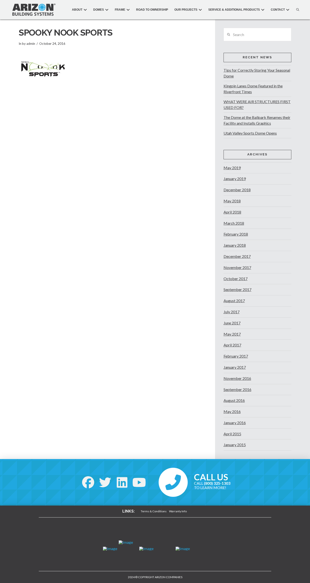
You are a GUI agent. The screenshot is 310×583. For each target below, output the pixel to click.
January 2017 (235, 367)
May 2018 (232, 201)
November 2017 (237, 267)
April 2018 (232, 212)
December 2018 (237, 189)
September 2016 (237, 389)
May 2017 (232, 334)
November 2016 (237, 378)
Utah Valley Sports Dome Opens (250, 133)
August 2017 (234, 300)
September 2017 (237, 289)
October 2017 (236, 278)
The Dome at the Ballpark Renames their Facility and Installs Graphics (257, 120)
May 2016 (232, 411)
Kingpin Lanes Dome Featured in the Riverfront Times (253, 89)
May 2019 (232, 167)
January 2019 (235, 178)
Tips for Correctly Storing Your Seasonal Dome (257, 73)
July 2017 (232, 311)
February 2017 (236, 356)
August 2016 (234, 400)
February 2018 (236, 234)
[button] (296, 10)
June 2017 (232, 323)
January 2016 (235, 422)
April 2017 (232, 345)
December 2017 (237, 256)
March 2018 (234, 223)
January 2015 (235, 444)
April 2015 (232, 433)
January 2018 (235, 245)
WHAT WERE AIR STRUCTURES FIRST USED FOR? (257, 104)
